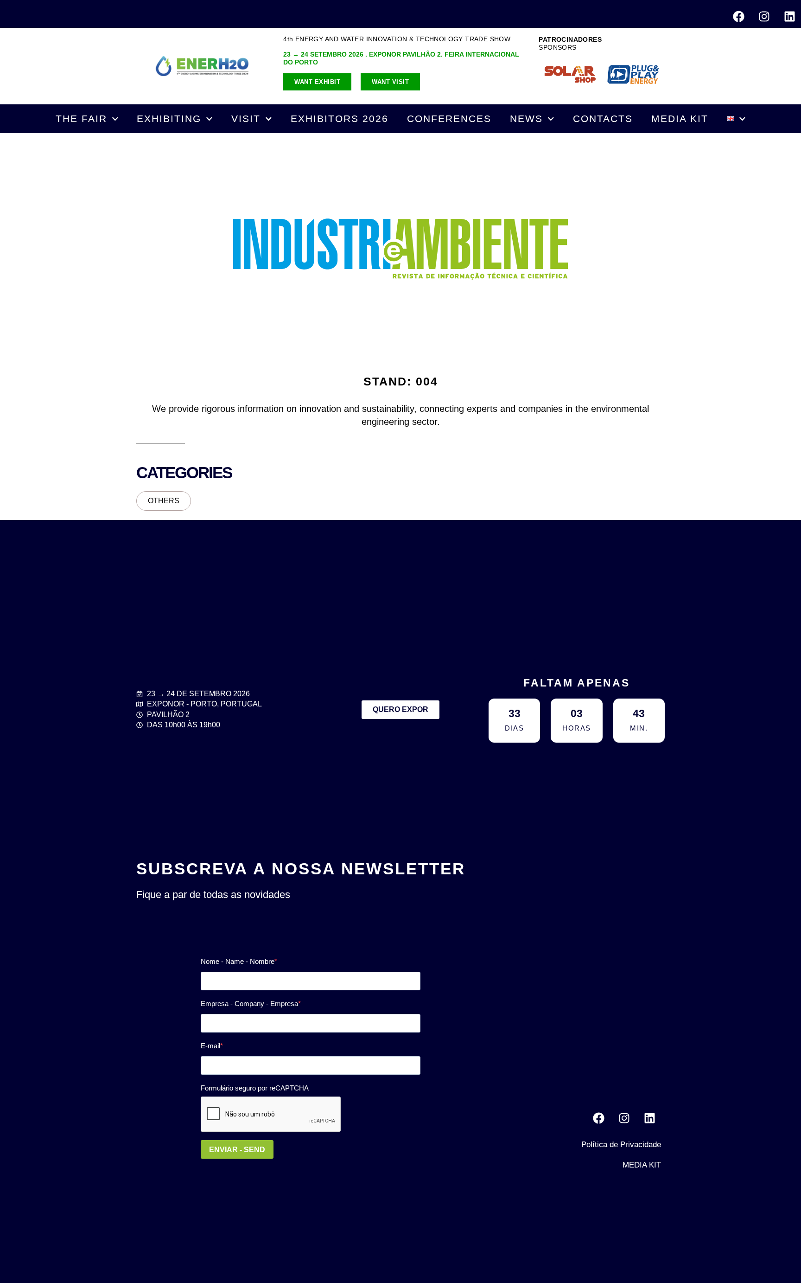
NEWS (526, 118)
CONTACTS (603, 118)
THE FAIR (81, 118)
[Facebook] (738, 16)
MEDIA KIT (679, 118)
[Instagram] (764, 16)
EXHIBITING (169, 118)
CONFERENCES (449, 118)
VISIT (246, 118)
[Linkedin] (789, 16)
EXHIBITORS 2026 (339, 118)
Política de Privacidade (621, 1144)
